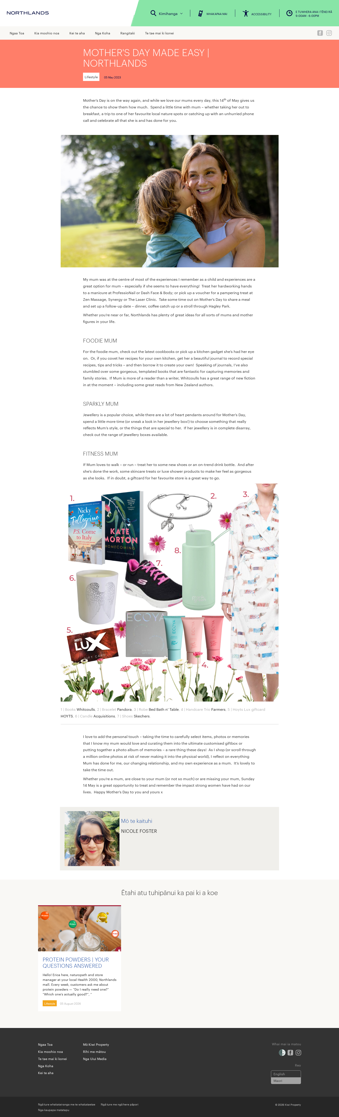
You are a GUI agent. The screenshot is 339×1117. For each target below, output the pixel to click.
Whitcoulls (86, 709)
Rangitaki (127, 33)
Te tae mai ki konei (159, 33)
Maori (278, 1080)
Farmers (218, 709)
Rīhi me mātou (94, 1051)
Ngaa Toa (17, 33)
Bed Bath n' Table (164, 709)
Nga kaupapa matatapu (53, 1110)
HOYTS (67, 716)
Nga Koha (102, 33)
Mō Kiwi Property (96, 1044)
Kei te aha (77, 33)
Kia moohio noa (46, 33)
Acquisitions (104, 716)
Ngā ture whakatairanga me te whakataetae (66, 1104)
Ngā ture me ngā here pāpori (119, 1104)
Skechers (142, 716)
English (279, 1074)
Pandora (124, 709)
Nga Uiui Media (95, 1058)
